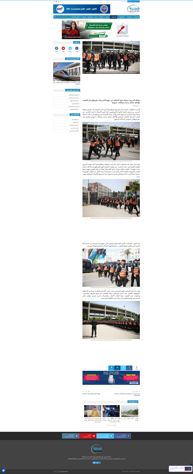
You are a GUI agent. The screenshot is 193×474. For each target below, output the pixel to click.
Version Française (75, 17)
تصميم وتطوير (65, 471)
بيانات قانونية (75, 122)
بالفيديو (101, 17)
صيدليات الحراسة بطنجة (73, 97)
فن (96, 17)
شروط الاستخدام (75, 119)
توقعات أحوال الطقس (74, 100)
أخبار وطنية (114, 17)
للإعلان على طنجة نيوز (74, 130)
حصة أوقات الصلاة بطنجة (73, 95)
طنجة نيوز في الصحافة (74, 125)
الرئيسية (135, 17)
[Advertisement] (111, 85)
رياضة (107, 17)
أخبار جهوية (122, 17)
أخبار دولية (90, 17)
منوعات (84, 17)
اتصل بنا (123, 1)
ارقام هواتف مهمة (75, 103)
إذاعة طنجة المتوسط (74, 109)
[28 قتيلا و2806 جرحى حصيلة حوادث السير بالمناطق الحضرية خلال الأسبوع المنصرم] (111, 411)
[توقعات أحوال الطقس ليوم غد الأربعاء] (129, 411)
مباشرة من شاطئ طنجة (73, 106)
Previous (83, 57)
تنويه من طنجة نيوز (74, 128)
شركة (61, 471)
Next (139, 57)
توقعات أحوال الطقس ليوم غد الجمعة (91, 393)
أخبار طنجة (129, 17)
